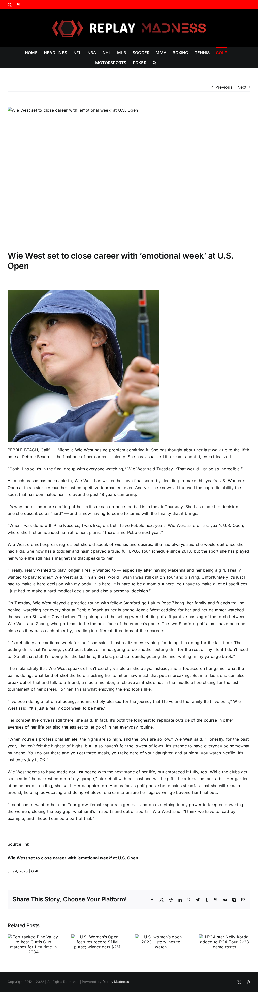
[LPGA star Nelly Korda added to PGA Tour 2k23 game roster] (224, 936)
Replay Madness (116, 982)
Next (241, 87)
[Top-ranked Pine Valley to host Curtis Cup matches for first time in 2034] (33, 936)
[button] (154, 62)
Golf (34, 871)
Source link (18, 844)
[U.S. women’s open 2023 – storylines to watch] (161, 936)
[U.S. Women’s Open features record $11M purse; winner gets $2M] (97, 936)
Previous (223, 87)
